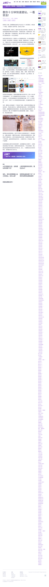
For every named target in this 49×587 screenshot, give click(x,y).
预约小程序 (40, 555)
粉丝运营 (40, 489)
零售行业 (40, 552)
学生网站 (40, 182)
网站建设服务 (41, 501)
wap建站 (40, 90)
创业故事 (43, 139)
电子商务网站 (41, 475)
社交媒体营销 (41, 477)
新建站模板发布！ (8, 182)
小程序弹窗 (40, 269)
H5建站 (39, 77)
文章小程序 (40, 434)
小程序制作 (41, 217)
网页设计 (40, 526)
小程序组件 (40, 330)
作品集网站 (40, 124)
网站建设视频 (41, 503)
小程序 (23, 1)
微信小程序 (40, 405)
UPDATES (40, 86)
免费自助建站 (41, 130)
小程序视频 (40, 335)
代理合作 (34, 1)
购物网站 (40, 543)
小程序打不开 (41, 275)
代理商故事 (40, 107)
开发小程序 (40, 401)
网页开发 (40, 524)
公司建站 (40, 133)
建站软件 (40, 397)
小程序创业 (40, 214)
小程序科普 (40, 329)
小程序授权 (40, 281)
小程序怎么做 (41, 271)
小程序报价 (40, 278)
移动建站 (40, 485)
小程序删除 (40, 216)
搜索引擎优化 (41, 427)
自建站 (44, 530)
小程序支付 (40, 292)
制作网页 (40, 147)
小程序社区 (40, 327)
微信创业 (40, 404)
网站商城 (40, 494)
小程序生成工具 (41, 317)
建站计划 (40, 393)
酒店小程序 (40, 549)
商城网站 (40, 168)
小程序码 (40, 324)
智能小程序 (40, 443)
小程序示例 (40, 326)
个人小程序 (40, 100)
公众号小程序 (41, 132)
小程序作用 (40, 206)
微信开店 (40, 407)
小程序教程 (41, 295)
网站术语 (40, 508)
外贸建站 (40, 176)
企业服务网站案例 (41, 113)
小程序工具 (40, 248)
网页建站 (40, 523)
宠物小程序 (40, 188)
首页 (15, 1)
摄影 (39, 428)
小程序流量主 (41, 312)
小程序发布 (40, 226)
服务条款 (4, 574)
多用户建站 (40, 179)
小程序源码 (40, 313)
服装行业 (40, 449)
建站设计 (40, 394)
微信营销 (40, 410)
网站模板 (40, 511)
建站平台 (40, 365)
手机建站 (40, 414)
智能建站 (40, 445)
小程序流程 (40, 310)
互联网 (39, 106)
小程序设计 (40, 338)
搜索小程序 (40, 425)
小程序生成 (40, 315)
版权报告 (40, 460)
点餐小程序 (40, 459)
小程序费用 (40, 339)
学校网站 (40, 181)
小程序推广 (40, 284)
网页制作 (40, 520)
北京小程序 (40, 150)
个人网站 (40, 103)
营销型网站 (40, 534)
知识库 (12, 573)
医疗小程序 (40, 151)
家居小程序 (40, 190)
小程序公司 (40, 210)
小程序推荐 (40, 286)
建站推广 (40, 372)
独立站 (40, 462)
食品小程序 (40, 556)
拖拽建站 (40, 422)
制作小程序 (40, 145)
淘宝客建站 (40, 456)
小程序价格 (40, 200)
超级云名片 (27, 1)
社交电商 (40, 479)
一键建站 (40, 93)
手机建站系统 (41, 416)
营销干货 (40, 537)
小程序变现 (40, 228)
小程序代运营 (41, 199)
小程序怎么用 (41, 272)
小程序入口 (40, 208)
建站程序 (40, 387)
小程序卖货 (40, 225)
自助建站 (40, 529)
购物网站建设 (41, 544)
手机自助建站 (41, 419)
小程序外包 (40, 239)
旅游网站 (40, 439)
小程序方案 (40, 297)
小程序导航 (40, 246)
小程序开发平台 (41, 261)
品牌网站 (40, 161)
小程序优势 (40, 202)
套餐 (31, 1)
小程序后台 (40, 232)
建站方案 (40, 375)
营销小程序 (40, 535)
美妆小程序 (40, 527)
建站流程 (40, 381)
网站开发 (40, 505)
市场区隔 (40, 359)
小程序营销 (40, 332)
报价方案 (40, 420)
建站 (20, 1)
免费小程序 (40, 126)
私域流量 (40, 483)
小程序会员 (40, 205)
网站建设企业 (41, 497)
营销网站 (40, 538)
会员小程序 (40, 121)
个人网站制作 (41, 104)
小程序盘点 (40, 321)
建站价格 (40, 361)
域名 (44, 171)
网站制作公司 (41, 492)
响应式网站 (40, 165)
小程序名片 (40, 231)
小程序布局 (40, 249)
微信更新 (40, 408)
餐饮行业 (40, 561)
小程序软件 (40, 346)
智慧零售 (40, 440)
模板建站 (40, 451)
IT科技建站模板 (41, 78)
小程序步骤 (40, 307)
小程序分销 (40, 213)
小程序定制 (40, 243)
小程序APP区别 (41, 191)
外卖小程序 (40, 174)
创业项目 (40, 142)
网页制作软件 (41, 521)
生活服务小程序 (41, 463)
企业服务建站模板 (41, 112)
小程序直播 (40, 323)
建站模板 (40, 378)
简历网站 (40, 488)
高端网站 (40, 564)
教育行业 (40, 433)
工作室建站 (40, 356)
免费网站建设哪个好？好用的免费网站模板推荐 (27, 175)
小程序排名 (40, 283)
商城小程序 (40, 167)
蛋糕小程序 (40, 540)
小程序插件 (40, 287)
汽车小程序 (40, 454)
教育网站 (40, 431)
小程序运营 (40, 347)
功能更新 (40, 148)
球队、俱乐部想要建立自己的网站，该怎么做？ (10, 175)
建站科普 (40, 385)
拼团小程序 (40, 423)
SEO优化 (43, 83)
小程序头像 (40, 242)
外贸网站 (40, 177)
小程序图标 (40, 237)
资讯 (17, 1)
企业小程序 (40, 109)
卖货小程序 (40, 153)
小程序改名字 (41, 294)
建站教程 (40, 373)
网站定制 (12, 577)
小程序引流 (40, 268)
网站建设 (13, 20)
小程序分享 (40, 211)
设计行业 (40, 541)
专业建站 (40, 98)
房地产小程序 (41, 413)
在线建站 (4, 20)
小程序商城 (40, 234)
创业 (39, 139)
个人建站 (40, 101)
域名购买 (40, 173)
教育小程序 (40, 430)
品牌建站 (40, 159)
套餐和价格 (13, 574)
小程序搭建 (40, 291)
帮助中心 (38, 1)
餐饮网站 (40, 560)
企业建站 (40, 110)
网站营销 (40, 514)
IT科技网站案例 (41, 80)
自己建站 (40, 530)
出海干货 (40, 136)
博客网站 (40, 155)
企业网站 (40, 116)
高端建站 (40, 563)
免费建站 (44, 3)
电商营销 (40, 472)
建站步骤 (40, 379)
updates (40, 89)
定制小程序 (40, 184)
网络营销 (40, 518)
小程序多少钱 (41, 240)
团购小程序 (40, 75)
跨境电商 (40, 547)
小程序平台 (40, 251)
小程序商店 (40, 236)
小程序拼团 (40, 280)
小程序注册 (40, 309)
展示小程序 (40, 353)
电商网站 (40, 471)
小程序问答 (40, 350)
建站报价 (40, 370)
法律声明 (4, 576)
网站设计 (40, 515)
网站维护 (40, 512)
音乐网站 (40, 553)
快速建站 (9, 20)
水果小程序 (40, 453)
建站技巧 (40, 368)
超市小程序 (40, 546)
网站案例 (40, 509)
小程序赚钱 (40, 341)
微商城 (44, 410)
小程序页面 (40, 352)
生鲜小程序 (40, 465)
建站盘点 (40, 382)
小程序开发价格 (41, 257)
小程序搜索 (40, 289)
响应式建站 (40, 164)
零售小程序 (40, 550)
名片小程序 (40, 158)
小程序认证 (40, 336)
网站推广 (40, 506)
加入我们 (42, 1)
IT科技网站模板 (41, 81)
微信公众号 (40, 402)
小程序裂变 (40, 333)
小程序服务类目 (41, 300)
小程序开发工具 (41, 260)
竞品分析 (40, 486)
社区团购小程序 (41, 482)
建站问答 (40, 399)
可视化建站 (40, 156)
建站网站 (40, 390)
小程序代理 (40, 196)
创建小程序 (40, 144)
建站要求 (40, 391)
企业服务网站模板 (41, 115)
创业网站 (40, 141)
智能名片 (40, 442)
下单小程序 (40, 96)
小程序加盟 (40, 222)
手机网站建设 (41, 417)
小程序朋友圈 (41, 298)
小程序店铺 (40, 254)
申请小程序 (40, 466)
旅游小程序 (40, 437)
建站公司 (40, 362)
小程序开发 (41, 255)
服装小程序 (40, 446)
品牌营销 (40, 162)
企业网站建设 (41, 119)
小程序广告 (40, 252)
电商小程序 (40, 468)
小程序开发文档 (41, 263)
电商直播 (40, 469)
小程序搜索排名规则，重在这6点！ (27, 167)
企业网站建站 (41, 118)
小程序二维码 (41, 194)
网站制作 (40, 491)
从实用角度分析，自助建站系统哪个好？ (10, 167)
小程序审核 (40, 245)
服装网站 (40, 448)
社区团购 (40, 480)
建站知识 (16, 18)
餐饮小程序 (40, 558)
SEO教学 (40, 84)
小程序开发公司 (41, 258)
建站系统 (40, 388)
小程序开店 (40, 266)
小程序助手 (40, 223)
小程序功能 (40, 220)
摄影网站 (43, 428)
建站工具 (40, 364)
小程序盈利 (40, 320)
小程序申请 (40, 318)
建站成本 (40, 367)
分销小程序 (40, 138)
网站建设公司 (41, 498)
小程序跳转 (40, 342)
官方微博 (21, 573)
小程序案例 (40, 304)
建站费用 (40, 396)
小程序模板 (40, 306)
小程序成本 (40, 274)
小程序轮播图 (41, 344)
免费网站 (40, 129)
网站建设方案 (41, 500)
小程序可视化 (41, 229)
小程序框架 (40, 303)
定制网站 (40, 187)
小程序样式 (40, 301)
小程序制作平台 (41, 219)
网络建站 (40, 517)
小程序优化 (40, 203)
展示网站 (40, 355)
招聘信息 (4, 573)
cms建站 (40, 87)
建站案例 (40, 376)
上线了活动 (40, 95)
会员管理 (40, 122)
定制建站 (40, 185)
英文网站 (40, 532)
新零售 (39, 436)
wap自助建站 (40, 92)
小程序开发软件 (41, 265)
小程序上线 (40, 193)
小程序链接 (40, 349)
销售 (44, 549)
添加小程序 (40, 457)
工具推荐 (40, 358)
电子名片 (40, 474)
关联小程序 (40, 135)
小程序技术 (40, 277)
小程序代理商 (41, 197)
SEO (39, 83)
